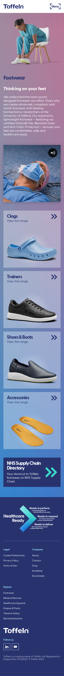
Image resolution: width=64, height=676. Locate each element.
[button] (55, 6)
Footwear (8, 593)
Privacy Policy (11, 560)
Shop (35, 566)
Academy (37, 571)
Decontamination (12, 618)
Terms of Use (10, 566)
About (35, 555)
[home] (13, 6)
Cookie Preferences (14, 555)
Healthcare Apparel (14, 603)
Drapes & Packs (11, 608)
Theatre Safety (11, 613)
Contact (36, 560)
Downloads (38, 576)
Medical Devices (12, 598)
